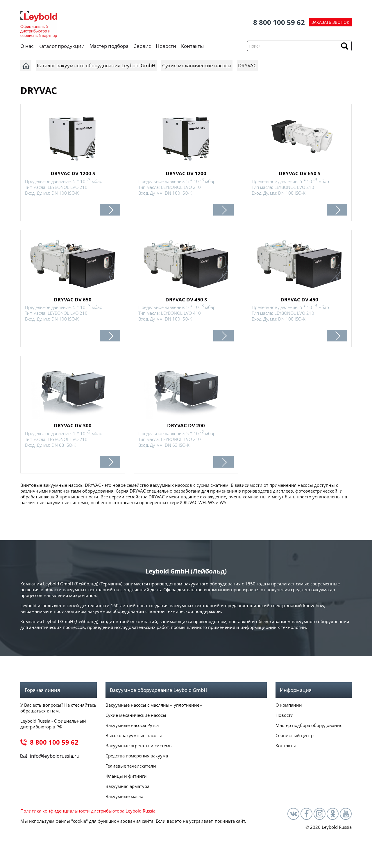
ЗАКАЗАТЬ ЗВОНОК (330, 22)
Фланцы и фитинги (126, 776)
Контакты (192, 46)
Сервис (142, 46)
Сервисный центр (295, 735)
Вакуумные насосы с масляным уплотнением (154, 705)
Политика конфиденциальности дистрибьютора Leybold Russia (87, 811)
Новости (166, 46)
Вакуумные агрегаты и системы (139, 745)
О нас (26, 46)
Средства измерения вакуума (136, 756)
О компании (289, 705)
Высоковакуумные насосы (133, 735)
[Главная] (25, 65)
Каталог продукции (61, 46)
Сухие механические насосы (135, 715)
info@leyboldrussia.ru (54, 755)
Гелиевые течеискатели (130, 766)
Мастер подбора (109, 46)
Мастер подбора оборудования (309, 725)
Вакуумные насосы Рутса (132, 725)
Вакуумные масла (124, 796)
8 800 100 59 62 (279, 22)
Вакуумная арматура (127, 786)
